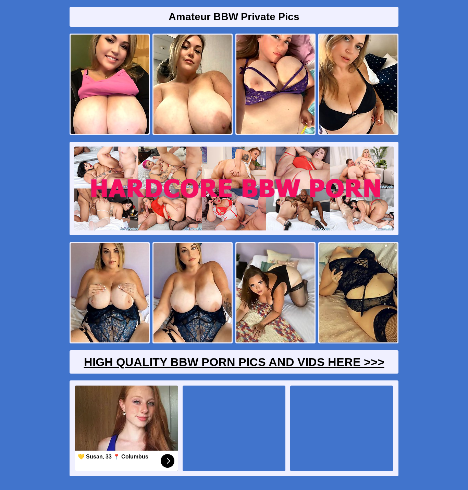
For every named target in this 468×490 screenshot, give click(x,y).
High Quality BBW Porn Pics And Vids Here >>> (234, 361)
